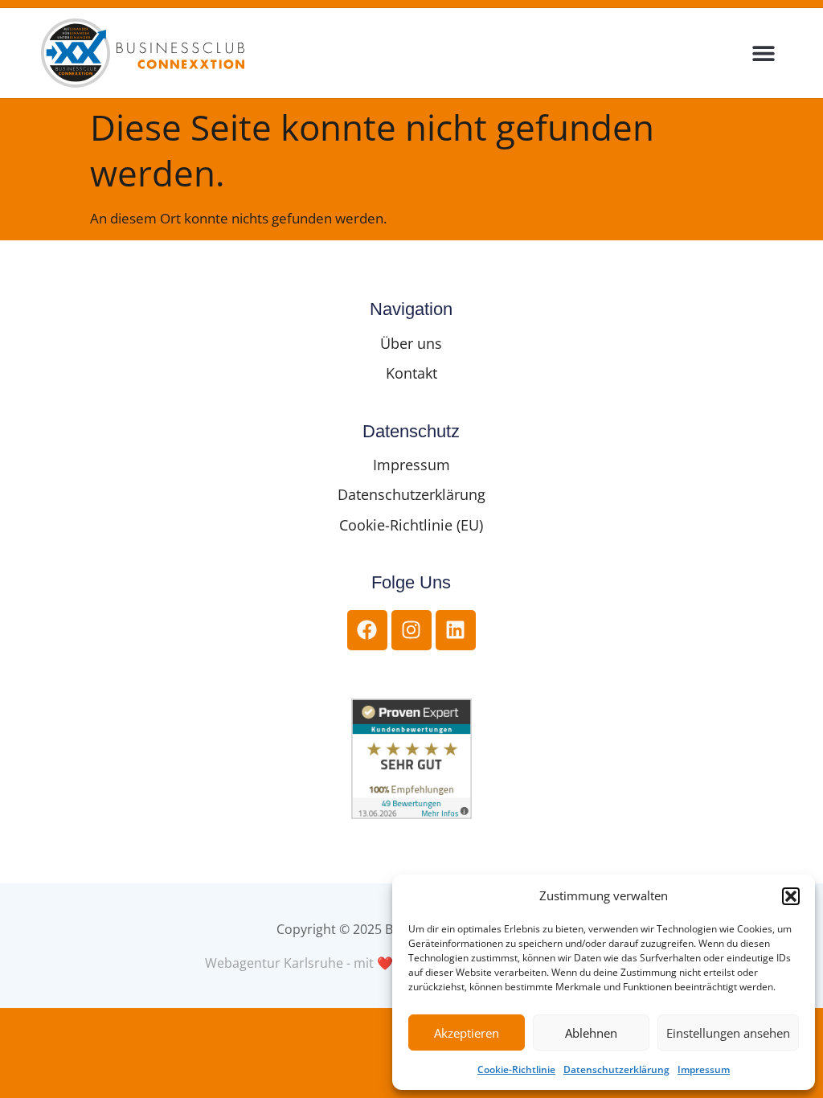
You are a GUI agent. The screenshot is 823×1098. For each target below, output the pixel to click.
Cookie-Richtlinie (516, 1069)
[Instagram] (411, 630)
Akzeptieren (466, 1033)
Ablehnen (591, 1033)
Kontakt (411, 373)
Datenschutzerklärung (616, 1069)
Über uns (411, 343)
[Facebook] (367, 630)
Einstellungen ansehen (728, 1033)
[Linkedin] (456, 630)
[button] (791, 896)
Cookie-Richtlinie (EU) (411, 525)
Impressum (704, 1069)
